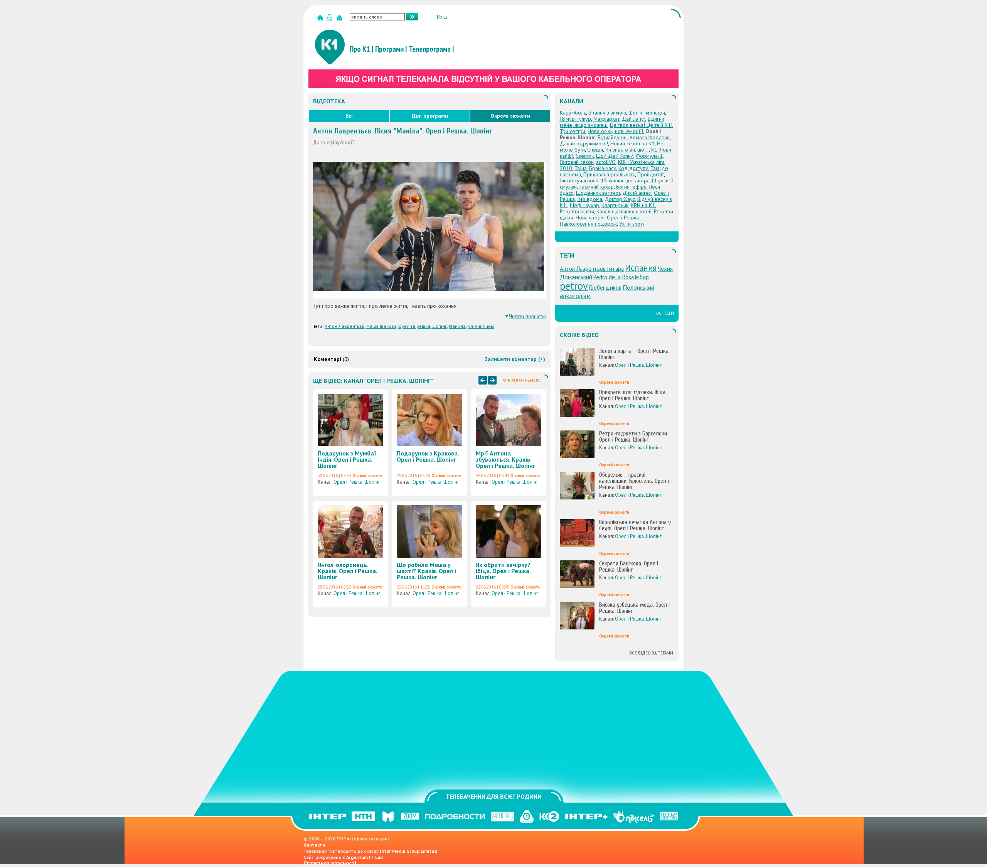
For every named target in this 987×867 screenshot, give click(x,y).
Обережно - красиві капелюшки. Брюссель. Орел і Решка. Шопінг (634, 481)
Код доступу (633, 168)
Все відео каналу (521, 380)
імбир (642, 277)
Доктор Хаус (620, 199)
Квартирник (614, 205)
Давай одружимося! (584, 143)
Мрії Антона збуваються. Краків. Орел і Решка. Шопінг (505, 459)
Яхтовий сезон (577, 162)
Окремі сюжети (510, 115)
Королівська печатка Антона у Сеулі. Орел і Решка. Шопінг (635, 525)
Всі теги (665, 313)
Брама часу (602, 168)
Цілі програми (430, 115)
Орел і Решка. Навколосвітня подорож (600, 220)
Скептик (585, 155)
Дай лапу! (633, 118)
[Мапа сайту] (331, 19)
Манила (457, 326)
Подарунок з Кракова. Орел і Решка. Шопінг (428, 456)
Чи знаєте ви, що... (627, 149)
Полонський (638, 287)
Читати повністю (527, 316)
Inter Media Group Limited (408, 851)
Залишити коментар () (515, 359)
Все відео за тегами (651, 653)
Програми (389, 49)
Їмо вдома (589, 199)
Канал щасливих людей (624, 211)
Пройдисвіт (650, 174)
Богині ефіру (631, 186)
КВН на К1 (643, 205)
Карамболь (573, 112)
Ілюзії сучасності (579, 180)
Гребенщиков (605, 287)
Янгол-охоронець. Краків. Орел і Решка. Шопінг (347, 571)
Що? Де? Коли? (614, 155)
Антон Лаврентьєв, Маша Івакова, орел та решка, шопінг (386, 326)
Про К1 (360, 49)
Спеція (595, 149)
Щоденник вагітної (598, 192)
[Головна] (321, 19)
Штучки (660, 180)
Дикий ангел (637, 192)
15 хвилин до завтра (625, 180)
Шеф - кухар (584, 205)
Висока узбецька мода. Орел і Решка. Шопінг (634, 607)
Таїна (580, 168)
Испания (641, 267)
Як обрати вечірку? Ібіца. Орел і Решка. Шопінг (503, 571)
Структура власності (329, 863)
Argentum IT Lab (364, 857)
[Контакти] (340, 19)
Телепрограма (430, 49)
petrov (574, 285)
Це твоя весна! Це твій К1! (641, 124)
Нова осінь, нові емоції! (615, 131)
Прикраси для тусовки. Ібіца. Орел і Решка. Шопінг (633, 395)
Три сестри (572, 131)
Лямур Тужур (575, 118)
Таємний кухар (596, 186)
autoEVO (606, 162)
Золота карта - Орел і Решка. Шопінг (634, 354)
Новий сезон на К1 (632, 143)
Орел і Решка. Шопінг (356, 482)
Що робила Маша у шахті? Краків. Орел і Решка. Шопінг (426, 571)
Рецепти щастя (577, 211)
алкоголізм (575, 295)
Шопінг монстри (646, 112)
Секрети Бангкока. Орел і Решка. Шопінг (628, 566)
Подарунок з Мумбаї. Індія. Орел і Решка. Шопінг (347, 459)
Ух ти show (631, 223)
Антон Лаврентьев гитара (592, 268)
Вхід (442, 16)
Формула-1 (649, 155)
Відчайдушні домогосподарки (634, 137)
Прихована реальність (609, 174)
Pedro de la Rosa (613, 277)
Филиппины (481, 326)
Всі (349, 115)
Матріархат (606, 118)
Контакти (314, 845)
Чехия (665, 268)
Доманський (576, 277)
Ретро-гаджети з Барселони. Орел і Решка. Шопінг (633, 436)
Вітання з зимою (607, 112)
